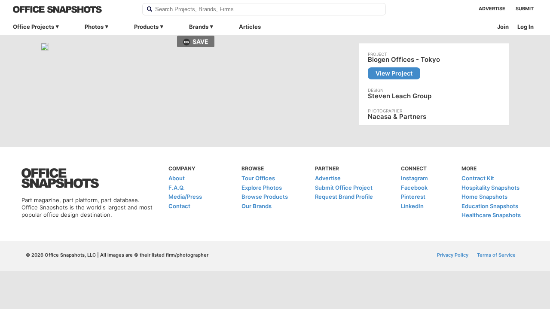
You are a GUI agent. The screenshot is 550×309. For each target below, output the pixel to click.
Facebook (414, 187)
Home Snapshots (484, 196)
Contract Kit (477, 178)
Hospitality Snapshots (490, 187)
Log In (525, 26)
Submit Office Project (344, 187)
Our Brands (256, 206)
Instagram (414, 178)
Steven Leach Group (399, 96)
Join (503, 26)
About (176, 178)
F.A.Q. (176, 187)
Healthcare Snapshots (491, 215)
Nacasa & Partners (397, 116)
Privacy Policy (452, 255)
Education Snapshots (489, 206)
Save (200, 41)
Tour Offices (258, 178)
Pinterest (413, 196)
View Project (394, 73)
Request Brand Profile (344, 196)
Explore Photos (261, 187)
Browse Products (264, 196)
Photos (94, 26)
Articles (250, 26)
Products (146, 26)
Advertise (492, 9)
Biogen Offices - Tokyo (404, 59)
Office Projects (33, 26)
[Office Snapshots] (72, 9)
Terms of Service (496, 255)
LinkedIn (412, 206)
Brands (198, 26)
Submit (525, 9)
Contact (179, 206)
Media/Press (185, 196)
